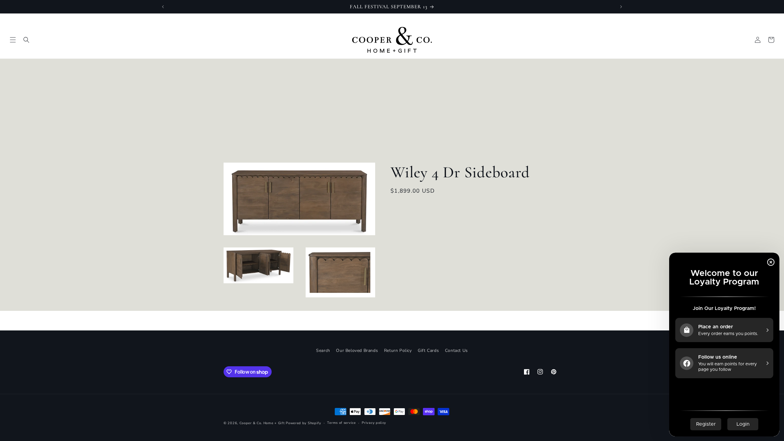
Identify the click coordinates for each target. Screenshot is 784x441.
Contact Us (456, 350)
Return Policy (398, 350)
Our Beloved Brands (357, 350)
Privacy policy (374, 422)
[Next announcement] (621, 6)
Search (323, 350)
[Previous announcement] (163, 6)
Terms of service (341, 422)
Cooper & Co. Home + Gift (262, 423)
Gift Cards (428, 350)
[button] (13, 40)
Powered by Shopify (303, 423)
